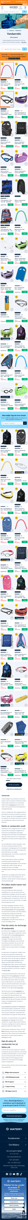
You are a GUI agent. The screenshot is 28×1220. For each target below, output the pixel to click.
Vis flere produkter (14, 784)
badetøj (18, 991)
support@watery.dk (15, 1156)
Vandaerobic (18, 30)
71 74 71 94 (15, 1153)
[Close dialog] (25, 1179)
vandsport (12, 805)
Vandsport (11, 30)
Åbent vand (14, 1198)
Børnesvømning (14, 1205)
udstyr (14, 931)
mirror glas (7, 970)
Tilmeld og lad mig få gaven (14, 1116)
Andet (14, 1209)
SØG (24, 49)
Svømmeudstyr (14, 1202)
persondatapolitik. (19, 1120)
